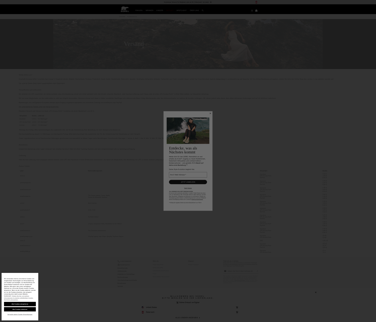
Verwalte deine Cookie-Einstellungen (19, 314)
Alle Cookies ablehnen (19, 309)
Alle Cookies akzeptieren (20, 304)
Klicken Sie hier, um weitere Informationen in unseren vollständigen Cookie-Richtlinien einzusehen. (18, 298)
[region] (20, 296)
